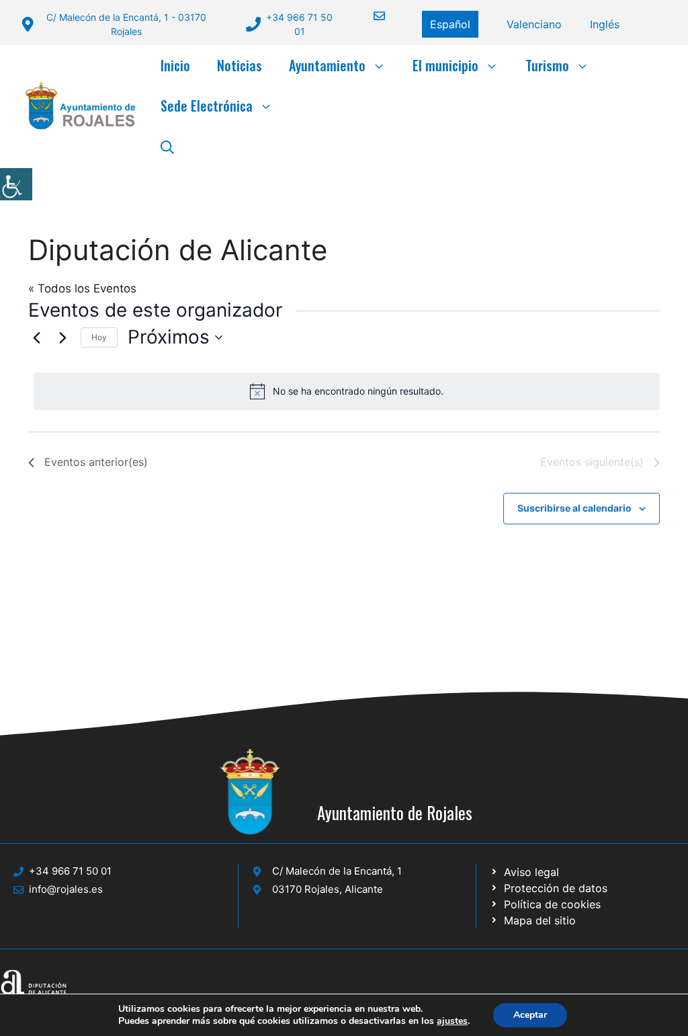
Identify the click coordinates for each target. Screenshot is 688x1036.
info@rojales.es (66, 889)
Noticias (239, 65)
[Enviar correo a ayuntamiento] (370, 15)
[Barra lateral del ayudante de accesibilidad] (16, 184)
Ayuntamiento (327, 65)
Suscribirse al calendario (574, 508)
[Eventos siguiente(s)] (62, 337)
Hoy (99, 337)
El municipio (445, 65)
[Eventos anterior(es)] (36, 337)
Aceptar (530, 1014)
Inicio (175, 65)
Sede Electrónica (207, 105)
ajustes (452, 1021)
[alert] (347, 391)
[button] (167, 146)
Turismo (547, 65)
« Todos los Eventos (82, 288)
